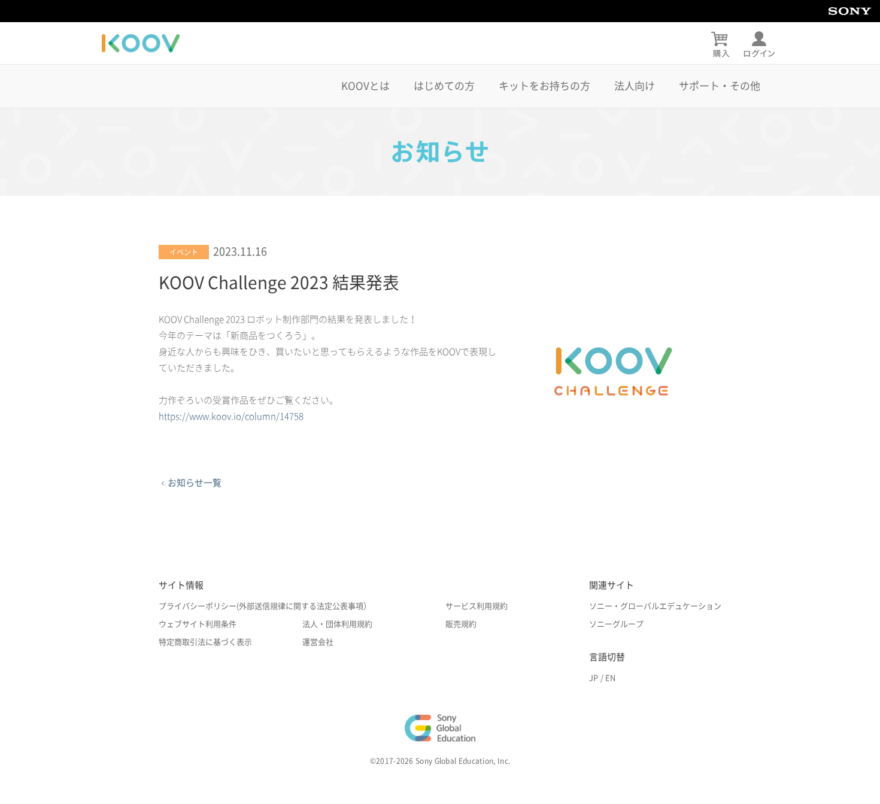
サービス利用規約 (476, 606)
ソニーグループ (616, 624)
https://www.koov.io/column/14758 (231, 416)
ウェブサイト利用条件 (197, 624)
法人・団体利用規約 (337, 624)
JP (593, 678)
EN (610, 678)
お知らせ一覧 (194, 482)
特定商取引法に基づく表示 (205, 642)
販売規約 (461, 624)
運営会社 (317, 642)
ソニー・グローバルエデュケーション (655, 606)
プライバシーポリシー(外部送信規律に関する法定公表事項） (265, 606)
